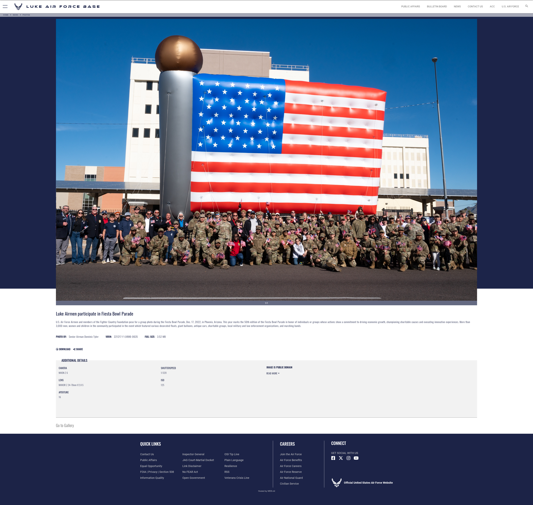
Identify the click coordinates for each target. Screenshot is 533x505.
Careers (287, 444)
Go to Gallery (65, 425)
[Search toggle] (526, 7)
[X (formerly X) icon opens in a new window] (341, 458)
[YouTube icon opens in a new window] (356, 458)
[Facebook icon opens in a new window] (333, 458)
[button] (4, 6)
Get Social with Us (344, 453)
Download (64, 349)
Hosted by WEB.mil (266, 491)
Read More (272, 373)
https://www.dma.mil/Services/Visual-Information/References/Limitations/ (354, 383)
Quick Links (150, 444)
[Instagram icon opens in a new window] (348, 458)
